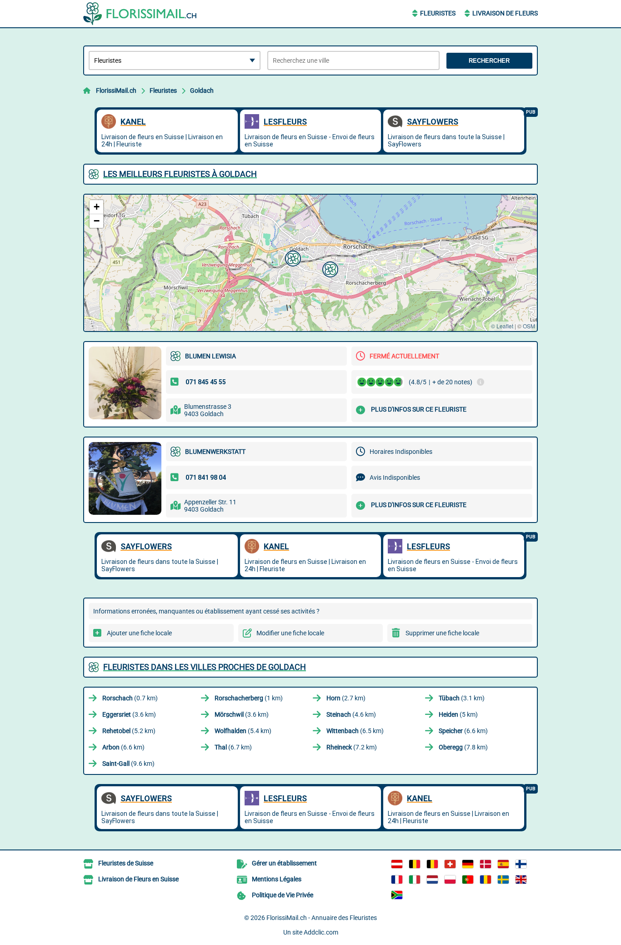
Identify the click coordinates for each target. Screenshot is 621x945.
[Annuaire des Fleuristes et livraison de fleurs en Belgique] (415, 864)
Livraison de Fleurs (505, 13)
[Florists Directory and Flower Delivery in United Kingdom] (521, 879)
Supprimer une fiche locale (442, 633)
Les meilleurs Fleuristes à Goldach (180, 174)
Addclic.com (321, 932)
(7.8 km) (463, 747)
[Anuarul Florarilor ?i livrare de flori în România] (485, 879)
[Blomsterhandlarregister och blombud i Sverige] (503, 879)
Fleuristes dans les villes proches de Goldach (204, 667)
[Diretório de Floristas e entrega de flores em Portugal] (468, 879)
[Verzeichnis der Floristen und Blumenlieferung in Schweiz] (450, 864)
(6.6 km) (463, 730)
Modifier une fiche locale (290, 633)
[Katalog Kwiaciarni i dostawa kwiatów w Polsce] (450, 879)
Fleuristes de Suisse (125, 863)
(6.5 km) (355, 730)
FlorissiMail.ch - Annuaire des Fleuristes (321, 917)
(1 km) (249, 698)
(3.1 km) (462, 698)
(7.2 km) (351, 747)
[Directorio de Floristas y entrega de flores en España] (503, 864)
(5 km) (458, 714)
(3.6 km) (129, 714)
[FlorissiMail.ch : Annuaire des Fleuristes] (140, 13)
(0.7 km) (130, 698)
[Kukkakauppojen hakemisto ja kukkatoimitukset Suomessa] (521, 864)
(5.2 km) (128, 730)
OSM (529, 326)
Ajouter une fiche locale (139, 633)
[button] (292, 257)
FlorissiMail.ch (116, 90)
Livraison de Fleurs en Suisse (138, 879)
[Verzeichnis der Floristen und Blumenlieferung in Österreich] (397, 864)
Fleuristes (438, 13)
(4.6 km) (351, 714)
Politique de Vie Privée (282, 895)
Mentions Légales (276, 879)
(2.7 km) (346, 698)
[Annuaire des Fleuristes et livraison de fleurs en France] (397, 879)
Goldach (202, 90)
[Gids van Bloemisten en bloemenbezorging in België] (432, 864)
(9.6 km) (128, 763)
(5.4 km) (243, 730)
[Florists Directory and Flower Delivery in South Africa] (397, 895)
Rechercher (489, 60)
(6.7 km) (233, 747)
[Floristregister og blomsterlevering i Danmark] (485, 864)
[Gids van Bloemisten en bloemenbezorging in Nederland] (432, 879)
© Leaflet (502, 326)
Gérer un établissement (284, 863)
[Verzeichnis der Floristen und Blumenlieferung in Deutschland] (468, 864)
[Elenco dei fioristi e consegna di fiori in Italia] (415, 879)
